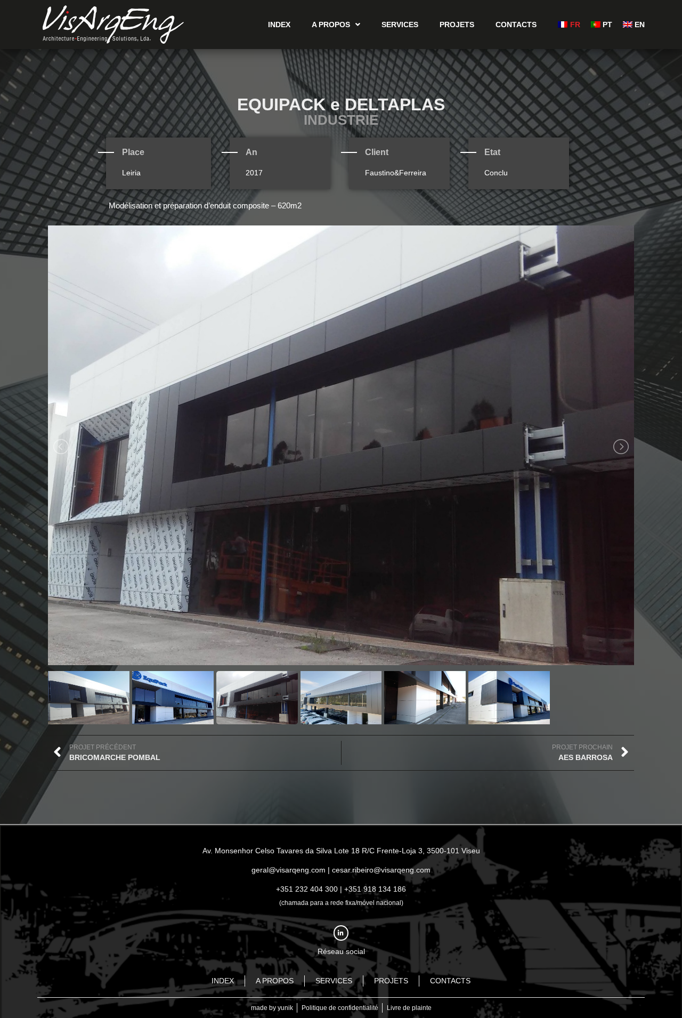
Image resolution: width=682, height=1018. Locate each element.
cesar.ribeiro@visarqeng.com (381, 870)
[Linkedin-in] (341, 933)
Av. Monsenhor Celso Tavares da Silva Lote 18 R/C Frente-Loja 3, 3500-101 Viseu (341, 850)
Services (399, 24)
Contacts (516, 24)
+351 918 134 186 (375, 889)
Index (279, 24)
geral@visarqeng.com (288, 870)
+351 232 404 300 (307, 889)
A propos (331, 24)
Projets (457, 24)
